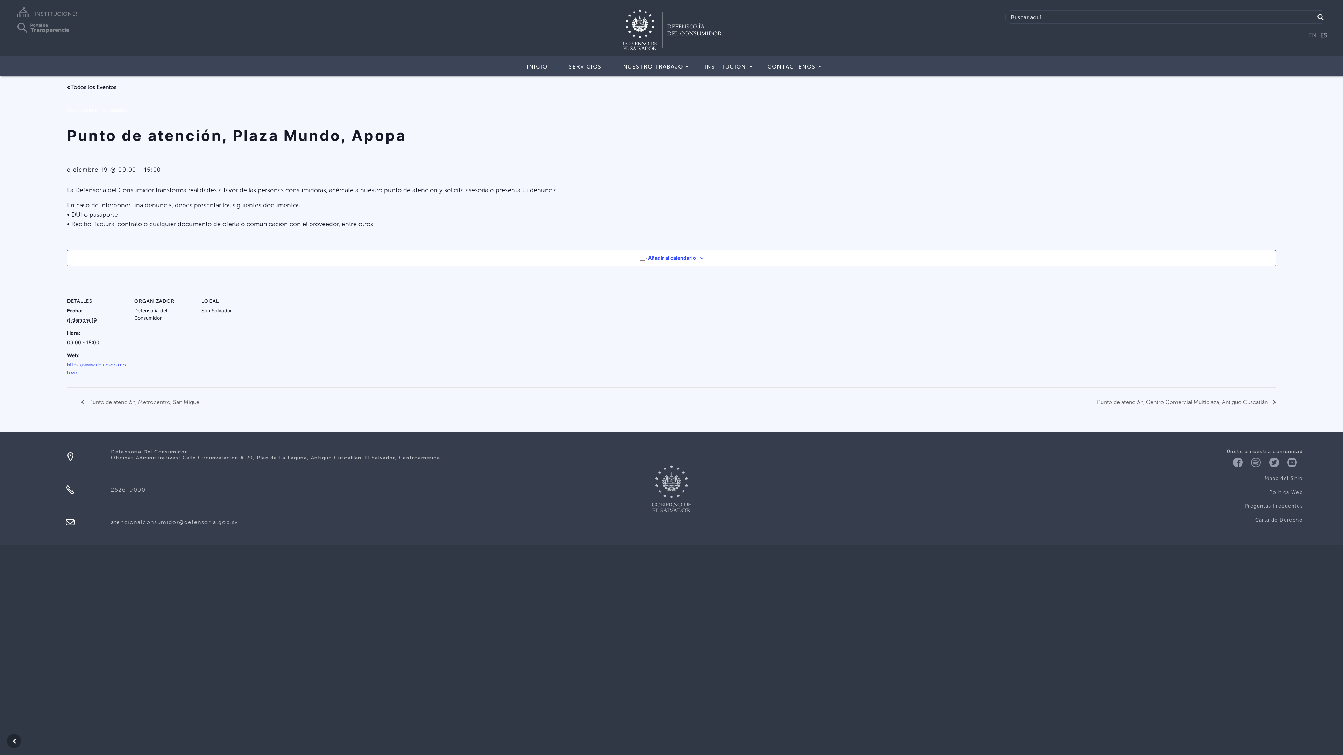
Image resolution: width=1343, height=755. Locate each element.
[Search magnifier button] (1321, 17)
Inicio (537, 66)
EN (1312, 35)
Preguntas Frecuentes (1274, 506)
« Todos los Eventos (91, 87)
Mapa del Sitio (1284, 478)
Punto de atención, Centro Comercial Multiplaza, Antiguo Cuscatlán (1183, 402)
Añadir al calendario (672, 258)
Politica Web (1286, 492)
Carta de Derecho (1279, 520)
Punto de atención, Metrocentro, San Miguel (144, 402)
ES (1323, 35)
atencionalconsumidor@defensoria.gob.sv (174, 522)
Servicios (585, 66)
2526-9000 (128, 490)
